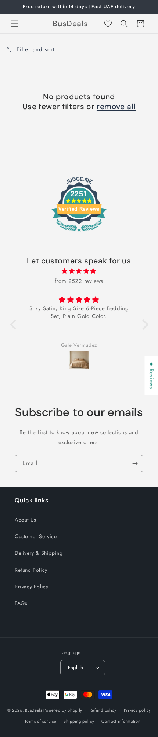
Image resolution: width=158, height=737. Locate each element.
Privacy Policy (31, 586)
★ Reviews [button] (151, 375)
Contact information (120, 721)
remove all (116, 107)
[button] (15, 23)
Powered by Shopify (62, 710)
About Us (25, 519)
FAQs (21, 603)
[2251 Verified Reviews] (79, 233)
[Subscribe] (135, 463)
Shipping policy (79, 721)
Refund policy (103, 710)
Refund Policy (31, 570)
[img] (79, 271)
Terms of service (40, 721)
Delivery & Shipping (38, 553)
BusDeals (33, 710)
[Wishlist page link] (108, 23)
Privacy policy (137, 710)
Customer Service (36, 536)
